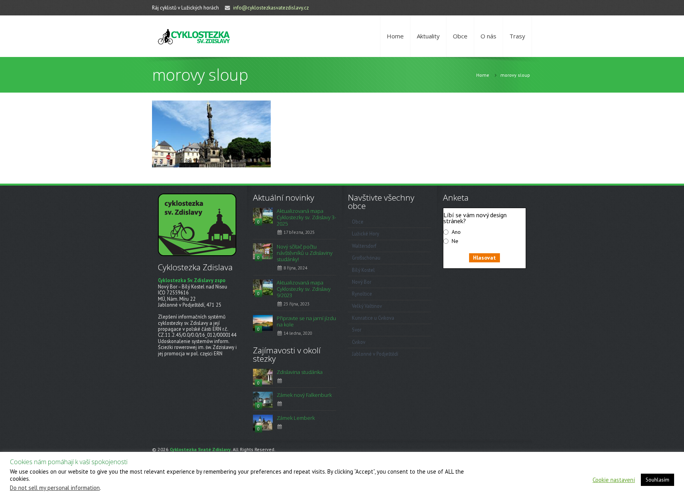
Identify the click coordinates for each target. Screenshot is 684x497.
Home (395, 36)
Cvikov (358, 342)
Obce (460, 36)
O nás (488, 36)
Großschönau (366, 257)
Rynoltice (362, 293)
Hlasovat (484, 257)
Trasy (517, 36)
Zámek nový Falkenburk (304, 394)
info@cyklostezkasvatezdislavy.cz (271, 7)
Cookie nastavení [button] (614, 480)
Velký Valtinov (367, 306)
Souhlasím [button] (657, 479)
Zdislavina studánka (300, 372)
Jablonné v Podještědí (375, 354)
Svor (356, 329)
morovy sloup (515, 75)
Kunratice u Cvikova (373, 318)
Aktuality (428, 36)
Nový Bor (361, 282)
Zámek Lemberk (296, 417)
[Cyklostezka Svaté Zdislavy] (194, 36)
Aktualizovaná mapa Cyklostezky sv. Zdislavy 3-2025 (306, 217)
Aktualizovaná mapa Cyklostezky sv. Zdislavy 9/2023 (304, 289)
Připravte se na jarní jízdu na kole (306, 321)
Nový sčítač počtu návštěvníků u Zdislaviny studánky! (304, 253)
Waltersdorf (364, 246)
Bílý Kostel (363, 270)
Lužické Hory (365, 233)
